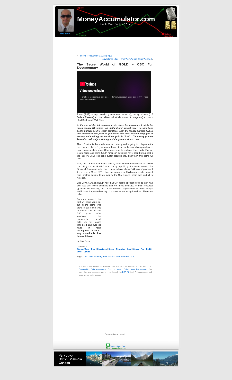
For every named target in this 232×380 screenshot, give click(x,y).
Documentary (95, 256)
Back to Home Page (118, 346)
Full (105, 256)
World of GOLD (128, 256)
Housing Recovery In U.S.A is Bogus (95, 56)
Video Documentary (139, 269)
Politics (126, 269)
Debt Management (98, 269)
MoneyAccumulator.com (116, 19)
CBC (85, 256)
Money (119, 269)
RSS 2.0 (125, 272)
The (118, 256)
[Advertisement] (116, 44)
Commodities (84, 269)
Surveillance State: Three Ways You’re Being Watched (127, 59)
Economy (111, 269)
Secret (111, 256)
